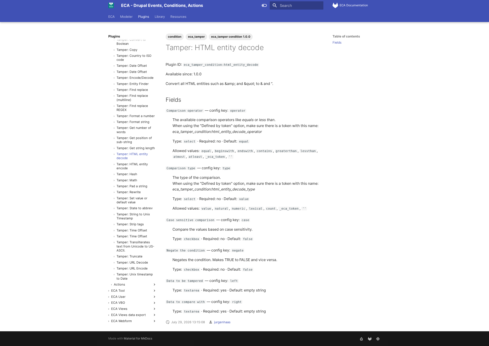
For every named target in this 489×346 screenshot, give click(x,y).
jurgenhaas (222, 322)
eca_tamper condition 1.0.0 (230, 36)
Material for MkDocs (138, 338)
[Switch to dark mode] (264, 5)
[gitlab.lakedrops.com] (369, 338)
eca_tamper (196, 36)
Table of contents (346, 36)
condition (174, 36)
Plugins (143, 17)
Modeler (126, 17)
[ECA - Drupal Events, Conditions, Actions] (111, 5)
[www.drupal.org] (361, 338)
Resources (178, 17)
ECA (111, 17)
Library (160, 17)
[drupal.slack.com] (377, 338)
